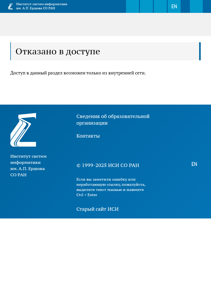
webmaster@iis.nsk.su (146, 6)
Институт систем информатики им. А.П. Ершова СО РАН (41, 6)
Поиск (132, 6)
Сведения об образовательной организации (113, 119)
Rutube (128, 150)
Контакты (88, 136)
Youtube (97, 150)
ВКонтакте (81, 150)
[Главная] (10, 6)
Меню (196, 6)
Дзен (112, 150)
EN (174, 6)
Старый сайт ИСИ (97, 209)
